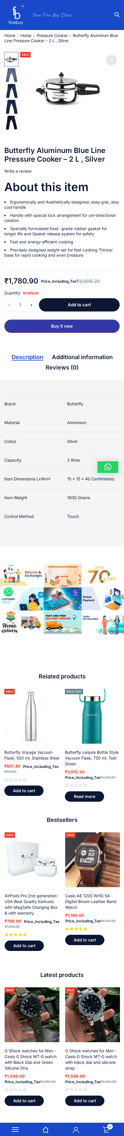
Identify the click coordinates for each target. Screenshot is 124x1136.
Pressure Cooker (52, 35)
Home (9, 35)
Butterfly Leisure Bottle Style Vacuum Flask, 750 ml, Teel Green (92, 758)
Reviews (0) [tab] (62, 367)
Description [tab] (27, 357)
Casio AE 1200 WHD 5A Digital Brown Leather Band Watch (91, 901)
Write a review (17, 171)
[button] (111, 60)
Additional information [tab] (82, 357)
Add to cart (79, 304)
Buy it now (62, 326)
